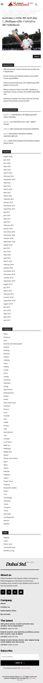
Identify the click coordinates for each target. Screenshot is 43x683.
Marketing (7, 448)
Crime (6, 373)
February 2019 (9, 294)
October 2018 (8, 297)
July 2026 (7, 160)
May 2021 (7, 219)
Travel (6, 511)
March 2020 (8, 261)
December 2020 (9, 232)
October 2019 (8, 278)
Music (6, 462)
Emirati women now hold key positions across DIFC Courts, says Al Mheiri (21, 77)
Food (5, 412)
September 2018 (9, 300)
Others (6, 468)
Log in (6, 541)
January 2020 (8, 268)
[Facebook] (3, 592)
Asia (5, 340)
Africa (6, 334)
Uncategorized (9, 517)
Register (6, 537)
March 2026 (8, 173)
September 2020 (9, 242)
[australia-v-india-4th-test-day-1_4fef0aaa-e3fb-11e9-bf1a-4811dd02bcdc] (21, 50)
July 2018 (7, 307)
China (5, 363)
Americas (7, 337)
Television (7, 501)
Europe (6, 396)
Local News (8, 442)
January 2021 (8, 228)
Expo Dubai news (10, 403)
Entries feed (8, 544)
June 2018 (7, 310)
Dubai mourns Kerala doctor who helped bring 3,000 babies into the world (21, 84)
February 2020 (9, 264)
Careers (6, 357)
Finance (6, 409)
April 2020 (7, 258)
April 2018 (7, 317)
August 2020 (8, 245)
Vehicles (6, 520)
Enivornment (8, 390)
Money (6, 455)
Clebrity (6, 367)
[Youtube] (21, 592)
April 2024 (7, 186)
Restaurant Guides (10, 488)
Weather (7, 524)
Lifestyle (6, 439)
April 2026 (7, 170)
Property (7, 484)
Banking (6, 350)
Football (6, 416)
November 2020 (9, 235)
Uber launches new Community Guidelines (24, 129)
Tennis (6, 504)
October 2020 (8, 238)
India (5, 429)
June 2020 (7, 251)
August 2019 (8, 284)
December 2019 (9, 271)
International (8, 432)
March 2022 (8, 196)
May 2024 (7, 183)
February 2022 (9, 199)
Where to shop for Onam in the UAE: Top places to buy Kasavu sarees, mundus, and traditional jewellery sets (22, 92)
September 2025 (9, 179)
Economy (7, 380)
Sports (6, 491)
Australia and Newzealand (13, 344)
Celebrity (7, 360)
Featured (7, 406)
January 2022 (8, 202)
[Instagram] (9, 592)
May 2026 (7, 166)
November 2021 (9, 206)
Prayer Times (8, 481)
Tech (5, 494)
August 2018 (8, 304)
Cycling (6, 376)
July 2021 (7, 212)
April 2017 (7, 320)
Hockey (6, 426)
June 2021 (7, 215)
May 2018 (7, 314)
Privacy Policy (25, 668)
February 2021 (9, 225)
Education (7, 383)
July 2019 (7, 287)
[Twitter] (14, 592)
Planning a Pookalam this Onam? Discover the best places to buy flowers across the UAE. (21, 100)
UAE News (7, 514)
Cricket (6, 370)
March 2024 (8, 189)
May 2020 (7, 255)
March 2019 (8, 291)
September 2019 (9, 281)
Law (5, 435)
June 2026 (7, 163)
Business (7, 354)
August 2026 (8, 156)
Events (6, 399)
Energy (6, 386)
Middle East (8, 452)
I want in (18, 663)
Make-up (7, 445)
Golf (5, 419)
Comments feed (9, 547)
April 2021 (7, 222)
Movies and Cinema (11, 458)
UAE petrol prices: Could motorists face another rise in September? (21, 70)
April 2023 (7, 192)
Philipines (7, 475)
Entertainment (9, 393)
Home (4, 11)
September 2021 (9, 209)
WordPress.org (9, 551)
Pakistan (7, 471)
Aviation (6, 347)
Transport (7, 507)
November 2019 (9, 274)
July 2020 (7, 248)
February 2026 (9, 176)
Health (6, 422)
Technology (8, 498)
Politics (6, 478)
